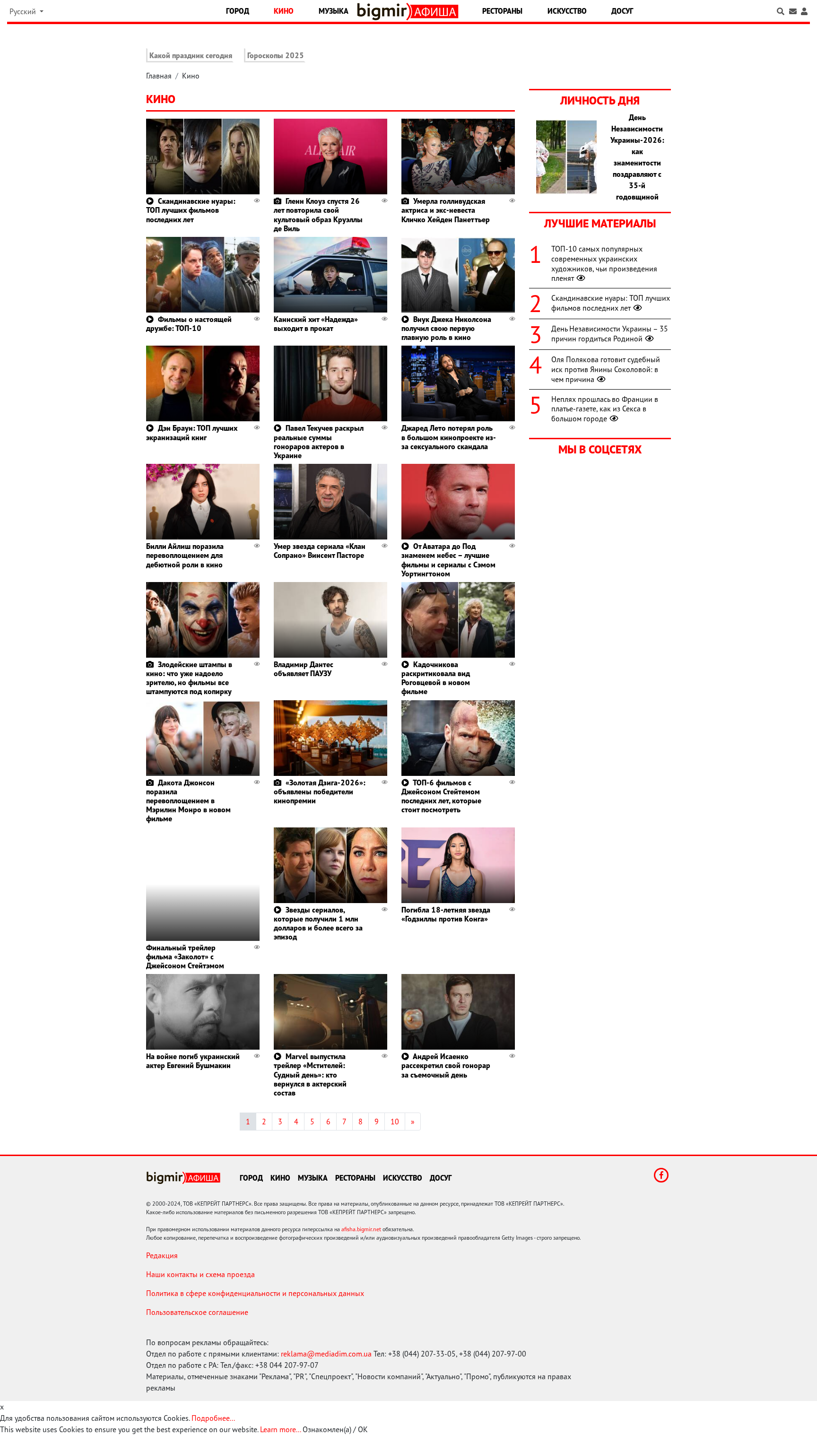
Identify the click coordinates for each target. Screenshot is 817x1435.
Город (237, 11)
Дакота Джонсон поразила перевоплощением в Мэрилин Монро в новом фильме (188, 801)
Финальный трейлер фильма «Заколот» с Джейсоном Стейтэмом (185, 956)
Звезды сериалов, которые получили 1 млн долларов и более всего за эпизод (318, 923)
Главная (159, 75)
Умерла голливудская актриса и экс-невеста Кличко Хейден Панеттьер (445, 210)
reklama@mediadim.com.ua (326, 1353)
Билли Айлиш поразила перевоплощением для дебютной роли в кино (185, 555)
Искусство (567, 11)
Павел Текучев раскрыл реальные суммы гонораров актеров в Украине (319, 441)
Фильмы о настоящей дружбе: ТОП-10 (189, 323)
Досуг (622, 11)
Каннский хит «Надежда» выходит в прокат (316, 323)
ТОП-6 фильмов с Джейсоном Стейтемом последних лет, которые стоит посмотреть (441, 796)
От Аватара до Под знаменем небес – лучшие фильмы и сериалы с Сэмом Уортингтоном (448, 559)
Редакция (162, 1255)
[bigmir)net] (384, 11)
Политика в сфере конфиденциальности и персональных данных (255, 1293)
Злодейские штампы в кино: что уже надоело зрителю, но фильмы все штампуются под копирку (189, 678)
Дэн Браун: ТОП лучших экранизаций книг (191, 432)
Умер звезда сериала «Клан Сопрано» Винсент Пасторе (319, 550)
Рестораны (502, 11)
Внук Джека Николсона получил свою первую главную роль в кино (446, 328)
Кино (284, 11)
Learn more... (280, 1429)
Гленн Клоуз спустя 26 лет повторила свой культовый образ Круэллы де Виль (318, 214)
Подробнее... (213, 1418)
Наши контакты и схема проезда (200, 1274)
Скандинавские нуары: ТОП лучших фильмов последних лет (190, 210)
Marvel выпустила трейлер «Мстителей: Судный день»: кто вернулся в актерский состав (310, 1074)
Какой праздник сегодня (190, 55)
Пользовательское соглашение (197, 1312)
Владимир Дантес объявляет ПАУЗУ (303, 669)
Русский (23, 11)
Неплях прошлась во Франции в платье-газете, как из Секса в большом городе (604, 409)
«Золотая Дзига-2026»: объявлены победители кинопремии (319, 791)
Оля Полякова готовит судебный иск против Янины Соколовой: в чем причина (605, 369)
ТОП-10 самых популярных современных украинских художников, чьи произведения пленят (604, 263)
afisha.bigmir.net (361, 1229)
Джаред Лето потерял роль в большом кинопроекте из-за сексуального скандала (448, 437)
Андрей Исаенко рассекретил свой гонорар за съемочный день (445, 1065)
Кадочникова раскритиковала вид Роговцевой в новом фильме (435, 678)
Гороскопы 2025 (275, 55)
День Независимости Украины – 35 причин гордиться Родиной (609, 333)
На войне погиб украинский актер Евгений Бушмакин (193, 1061)
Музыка (333, 11)
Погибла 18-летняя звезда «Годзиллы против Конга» (445, 914)
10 (395, 1121)
